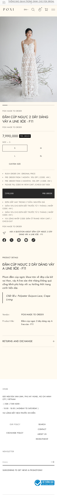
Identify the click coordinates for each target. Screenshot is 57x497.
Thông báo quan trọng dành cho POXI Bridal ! (31, 2)
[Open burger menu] (53, 9)
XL (41, 156)
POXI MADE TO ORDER (12, 111)
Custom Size (15, 164)
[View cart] (46, 9)
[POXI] (8, 9)
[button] (33, 9)
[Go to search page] (33, 9)
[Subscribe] (52, 462)
